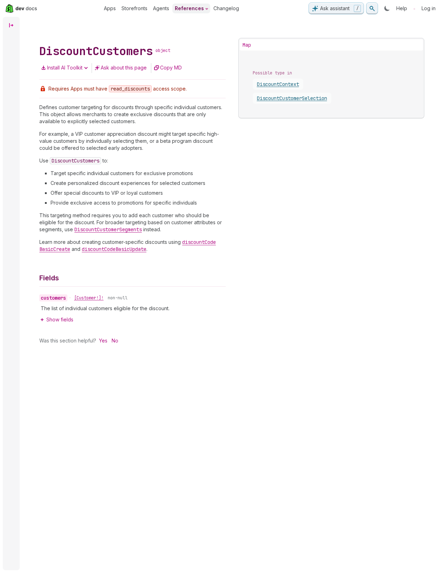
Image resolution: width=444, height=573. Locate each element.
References (189, 8)
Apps (110, 8)
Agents (161, 8)
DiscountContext (278, 84)
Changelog (226, 8)
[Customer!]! (89, 298)
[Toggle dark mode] (387, 8)
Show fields (59, 319)
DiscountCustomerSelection (292, 98)
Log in (429, 8)
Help (401, 8)
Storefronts (134, 8)
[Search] (372, 8)
